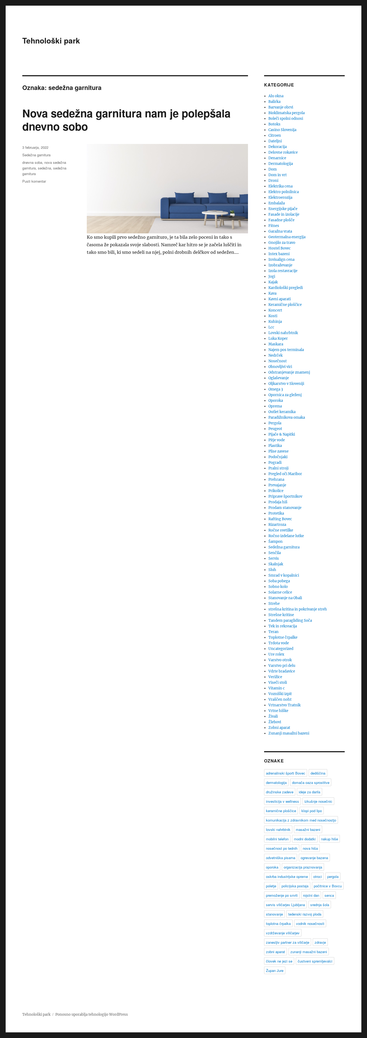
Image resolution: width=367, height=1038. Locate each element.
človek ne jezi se (279, 961)
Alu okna (275, 96)
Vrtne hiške (278, 710)
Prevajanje (277, 485)
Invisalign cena (281, 259)
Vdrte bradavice (281, 671)
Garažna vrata (280, 231)
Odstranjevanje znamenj (289, 372)
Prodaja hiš (277, 502)
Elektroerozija (280, 197)
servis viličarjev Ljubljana (285, 904)
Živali (273, 716)
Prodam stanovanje (284, 507)
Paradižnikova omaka (286, 417)
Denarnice (277, 158)
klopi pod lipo (311, 810)
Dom (272, 169)
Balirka (274, 101)
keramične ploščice (281, 810)
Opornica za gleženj (285, 395)
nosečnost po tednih (281, 848)
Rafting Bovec (280, 519)
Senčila (274, 553)
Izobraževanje (280, 265)
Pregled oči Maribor (285, 474)
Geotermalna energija (286, 237)
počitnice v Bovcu (328, 885)
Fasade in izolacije (283, 214)
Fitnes (273, 225)
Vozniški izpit (280, 694)
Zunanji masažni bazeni (288, 733)
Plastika (275, 445)
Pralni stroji (278, 468)
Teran (273, 632)
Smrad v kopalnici (283, 575)
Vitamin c (276, 688)
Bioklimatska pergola (286, 113)
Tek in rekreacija (282, 626)
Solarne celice (280, 592)
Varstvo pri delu (281, 665)
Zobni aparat (279, 727)
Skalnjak (275, 564)
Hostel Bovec (279, 248)
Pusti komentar (34, 181)
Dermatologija (280, 163)
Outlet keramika (282, 412)
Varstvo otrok (280, 660)
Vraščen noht (280, 699)
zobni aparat (275, 951)
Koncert (275, 310)
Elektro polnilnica (283, 192)
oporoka (272, 867)
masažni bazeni (308, 829)
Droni (273, 180)
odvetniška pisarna (280, 857)
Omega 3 (275, 389)
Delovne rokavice (283, 152)
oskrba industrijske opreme (287, 876)
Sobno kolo (278, 586)
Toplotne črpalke (282, 637)
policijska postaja (295, 885)
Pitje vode (276, 440)
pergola (333, 876)
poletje (271, 885)
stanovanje (274, 914)
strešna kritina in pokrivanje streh (297, 609)
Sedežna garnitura (36, 154)
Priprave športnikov (285, 496)
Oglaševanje (278, 378)
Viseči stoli (277, 682)
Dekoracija (277, 146)
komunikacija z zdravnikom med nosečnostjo (301, 820)
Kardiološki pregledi (285, 287)
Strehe (274, 603)
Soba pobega (279, 581)
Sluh (272, 569)
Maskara (275, 344)
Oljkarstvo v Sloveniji (286, 383)
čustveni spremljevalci (315, 961)
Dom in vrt (277, 175)
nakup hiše (329, 838)
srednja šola (319, 904)
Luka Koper (278, 338)
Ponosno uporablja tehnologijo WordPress (91, 1014)
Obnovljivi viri (280, 366)
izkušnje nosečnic (318, 801)
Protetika (276, 513)
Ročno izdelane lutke (286, 536)
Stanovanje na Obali (285, 598)
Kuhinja (275, 321)
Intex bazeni (279, 254)
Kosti (272, 316)
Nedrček (275, 355)
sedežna (44, 168)
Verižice (275, 677)
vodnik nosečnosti (310, 923)
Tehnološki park (51, 40)
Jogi (271, 276)
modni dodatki (305, 838)
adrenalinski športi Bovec (285, 773)
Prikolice (275, 491)
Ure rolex (276, 654)
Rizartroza (277, 524)
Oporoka (275, 400)
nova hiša (310, 848)
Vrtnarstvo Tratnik (284, 705)
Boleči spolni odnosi (285, 118)
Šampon (275, 541)
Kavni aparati (279, 299)
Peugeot (275, 428)
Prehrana (276, 479)
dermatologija (276, 782)
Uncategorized (280, 648)
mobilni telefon (277, 838)
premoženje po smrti (282, 895)
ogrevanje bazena (314, 857)
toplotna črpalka (278, 923)
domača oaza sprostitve (310, 782)
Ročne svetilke (280, 530)
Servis (273, 558)
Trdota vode (278, 643)
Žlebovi (274, 722)
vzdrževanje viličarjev (283, 932)
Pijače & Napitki (281, 434)
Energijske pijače (282, 209)
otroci (317, 876)
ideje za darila (309, 791)
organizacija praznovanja (303, 867)
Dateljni (275, 141)
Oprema (275, 406)
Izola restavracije (282, 271)
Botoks (274, 124)
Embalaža (276, 203)
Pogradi (275, 462)
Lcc (271, 327)
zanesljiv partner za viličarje (287, 942)
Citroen (274, 135)
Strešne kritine (281, 615)
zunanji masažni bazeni (308, 951)
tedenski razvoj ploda (304, 914)
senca (329, 895)
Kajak (273, 282)
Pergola (274, 423)
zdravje (320, 942)
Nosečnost (277, 361)
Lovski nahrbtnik (283, 333)
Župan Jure (274, 970)
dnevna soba (32, 162)
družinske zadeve (279, 791)
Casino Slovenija (282, 130)
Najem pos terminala (286, 350)
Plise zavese (278, 451)
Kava (272, 293)
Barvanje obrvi (280, 107)
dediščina (318, 773)
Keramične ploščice (285, 304)
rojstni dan (311, 895)
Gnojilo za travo (281, 242)
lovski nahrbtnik (278, 829)
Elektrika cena (280, 186)
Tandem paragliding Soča (290, 620)
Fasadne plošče (281, 220)
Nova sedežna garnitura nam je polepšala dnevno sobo (126, 119)
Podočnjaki (277, 457)
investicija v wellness (282, 801)
